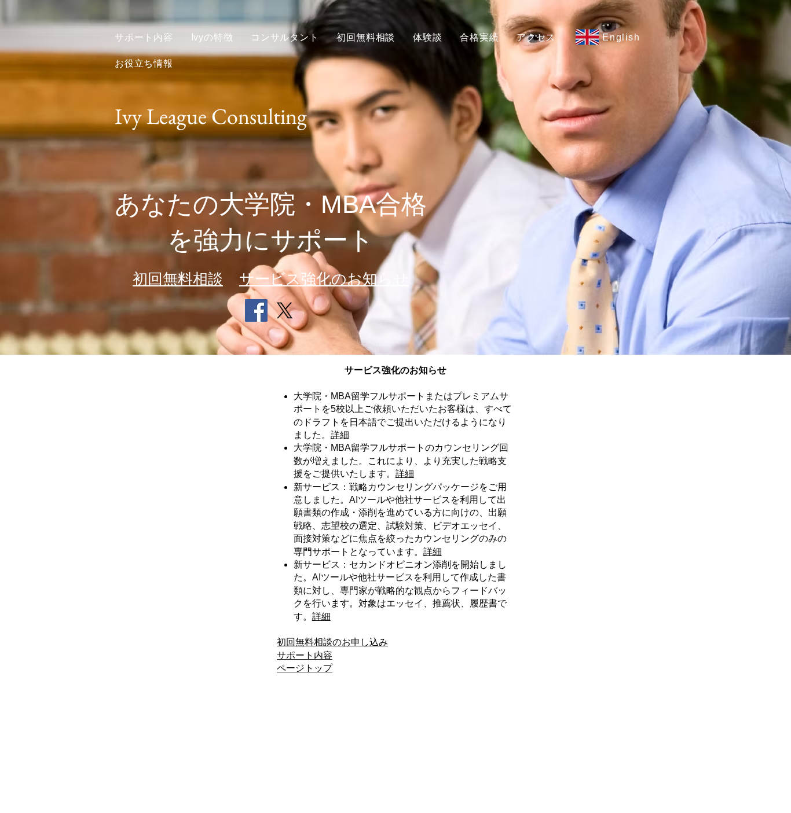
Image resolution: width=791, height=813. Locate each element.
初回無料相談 (178, 279)
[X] (284, 310)
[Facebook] (256, 310)
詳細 (340, 435)
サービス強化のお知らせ (324, 279)
